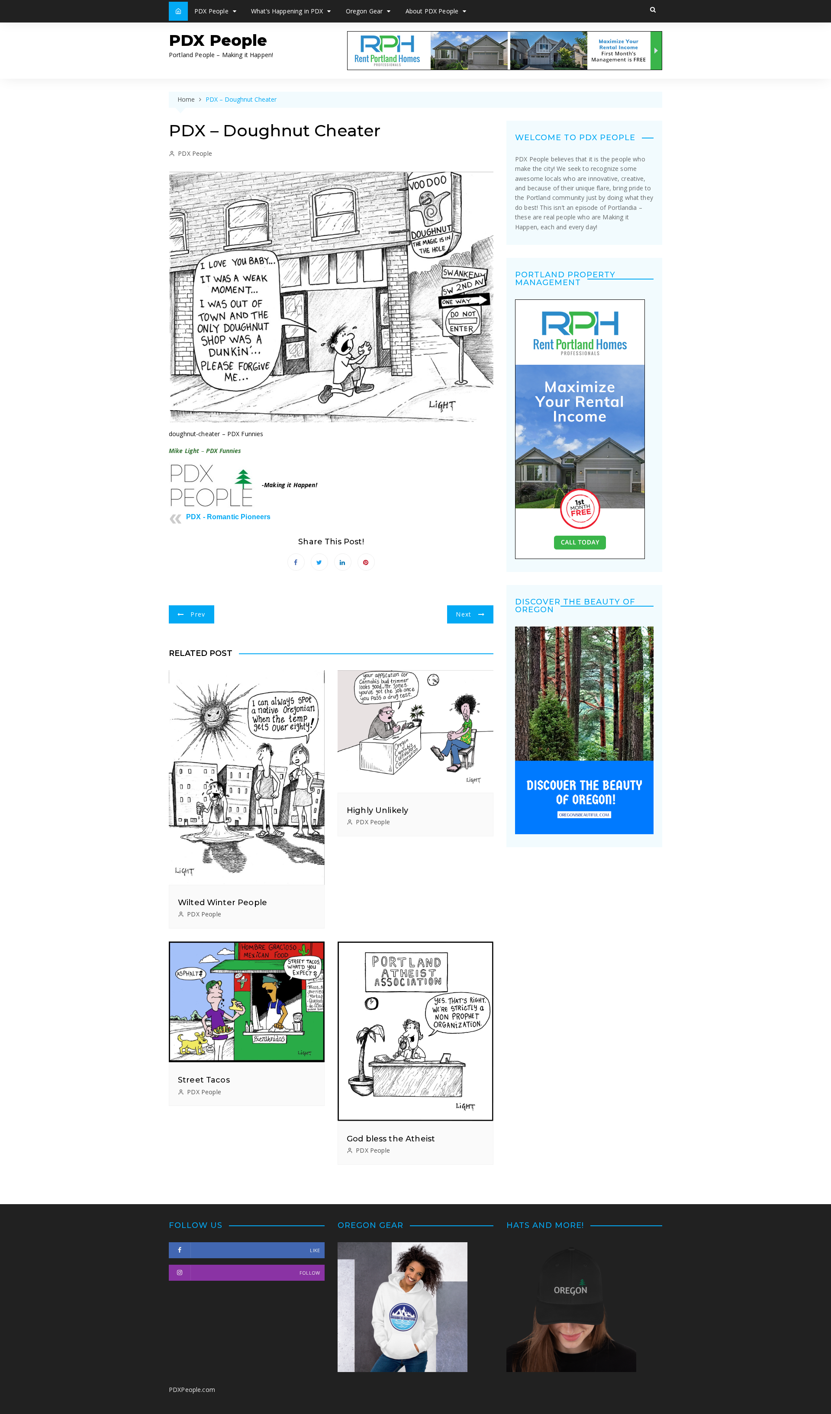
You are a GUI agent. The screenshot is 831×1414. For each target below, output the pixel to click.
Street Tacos (204, 1080)
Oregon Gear (364, 11)
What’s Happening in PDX (287, 11)
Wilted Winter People (222, 902)
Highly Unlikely (377, 810)
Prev (197, 614)
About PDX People (432, 11)
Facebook (296, 562)
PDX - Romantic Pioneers (228, 517)
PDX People (211, 11)
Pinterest (366, 562)
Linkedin (342, 562)
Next (463, 614)
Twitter (319, 562)
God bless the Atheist (391, 1139)
